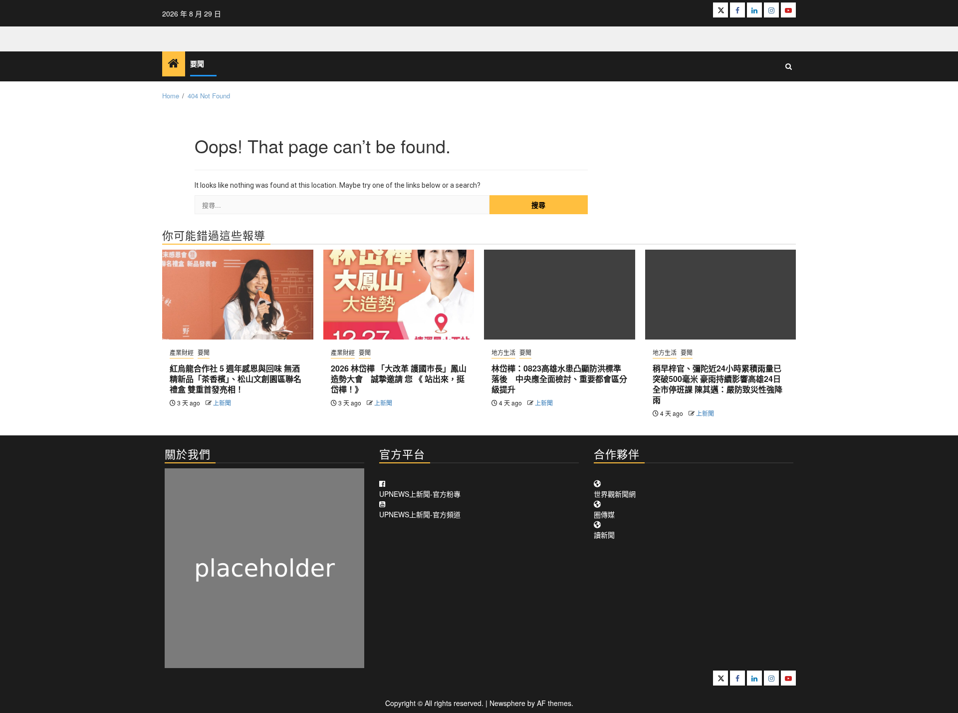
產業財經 (182, 352)
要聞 (197, 64)
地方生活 (503, 352)
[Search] (788, 66)
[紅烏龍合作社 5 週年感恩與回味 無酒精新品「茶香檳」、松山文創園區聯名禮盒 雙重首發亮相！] (237, 295)
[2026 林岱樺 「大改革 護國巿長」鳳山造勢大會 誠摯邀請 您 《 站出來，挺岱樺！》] (399, 295)
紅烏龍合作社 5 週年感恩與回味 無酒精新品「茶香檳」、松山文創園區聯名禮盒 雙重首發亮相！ (235, 378)
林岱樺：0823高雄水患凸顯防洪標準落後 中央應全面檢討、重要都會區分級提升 (559, 378)
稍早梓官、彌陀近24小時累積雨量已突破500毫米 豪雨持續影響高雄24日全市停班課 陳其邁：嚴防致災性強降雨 (717, 383)
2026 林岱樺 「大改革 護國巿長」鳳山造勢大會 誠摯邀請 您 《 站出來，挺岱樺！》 (399, 378)
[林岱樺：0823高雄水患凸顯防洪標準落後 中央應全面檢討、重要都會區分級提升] (559, 295)
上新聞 (222, 402)
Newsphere (507, 703)
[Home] (173, 63)
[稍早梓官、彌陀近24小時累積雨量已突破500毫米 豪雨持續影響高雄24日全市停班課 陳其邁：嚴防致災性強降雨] (720, 295)
